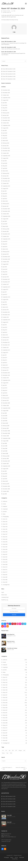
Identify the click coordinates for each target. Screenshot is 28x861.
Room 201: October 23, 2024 (20, 768)
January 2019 (6, 254)
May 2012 (5, 329)
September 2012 (6, 319)
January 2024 (6, 115)
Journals (4, 12)
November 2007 (6, 461)
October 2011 (6, 347)
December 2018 (6, 256)
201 (6, 750)
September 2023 (6, 125)
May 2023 (5, 135)
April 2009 (5, 420)
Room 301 (5, 554)
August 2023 (5, 128)
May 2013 (5, 304)
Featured (5, 506)
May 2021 (5, 196)
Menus (11, 857)
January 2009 (6, 428)
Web (11, 753)
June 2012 (5, 327)
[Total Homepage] (14, 779)
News (4, 514)
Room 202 (5, 539)
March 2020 (5, 226)
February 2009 (6, 425)
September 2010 (6, 380)
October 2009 (6, 405)
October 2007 (6, 463)
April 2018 (5, 274)
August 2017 (5, 289)
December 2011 (6, 342)
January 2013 (6, 309)
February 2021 (6, 203)
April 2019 (5, 246)
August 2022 (5, 158)
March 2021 (5, 201)
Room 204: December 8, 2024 (8, 51)
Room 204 (5, 544)
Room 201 (5, 536)
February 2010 (6, 398)
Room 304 (5, 562)
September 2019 (6, 239)
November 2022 (6, 150)
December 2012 (6, 312)
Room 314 (5, 567)
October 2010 (6, 377)
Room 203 (5, 541)
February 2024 (6, 112)
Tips (7, 753)
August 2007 (5, 468)
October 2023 (6, 122)
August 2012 (5, 322)
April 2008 (5, 451)
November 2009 (6, 403)
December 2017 (6, 279)
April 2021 (5, 198)
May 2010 (5, 390)
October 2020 (6, 213)
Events (4, 504)
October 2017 (6, 284)
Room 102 (5, 521)
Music (3, 753)
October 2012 (6, 317)
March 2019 (5, 249)
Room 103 (5, 524)
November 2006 (6, 488)
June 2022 (5, 163)
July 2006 (5, 493)
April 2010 (5, 393)
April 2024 (5, 110)
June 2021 (5, 193)
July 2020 (5, 221)
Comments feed (4, 597)
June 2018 (5, 269)
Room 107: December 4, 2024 (9, 79)
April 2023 (5, 138)
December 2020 (6, 208)
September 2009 (6, 408)
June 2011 (5, 357)
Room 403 (5, 577)
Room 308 (5, 564)
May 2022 (5, 165)
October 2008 (6, 435)
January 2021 (6, 206)
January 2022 (6, 176)
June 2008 (5, 445)
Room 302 (5, 557)
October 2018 (6, 261)
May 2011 (5, 360)
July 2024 (5, 102)
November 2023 (6, 120)
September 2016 (6, 297)
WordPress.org (4, 599)
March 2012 (5, 334)
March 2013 (5, 307)
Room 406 (5, 579)
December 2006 (6, 486)
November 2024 (6, 92)
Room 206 (5, 549)
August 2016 (5, 299)
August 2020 (5, 218)
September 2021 (6, 186)
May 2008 (5, 448)
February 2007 (6, 483)
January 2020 (6, 231)
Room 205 (5, 546)
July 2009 (5, 413)
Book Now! (21, 857)
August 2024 (5, 100)
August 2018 (5, 264)
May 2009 (5, 418)
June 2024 (5, 105)
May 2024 (5, 107)
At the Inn (5, 501)
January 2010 (6, 400)
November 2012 (6, 314)
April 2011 (5, 362)
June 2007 (5, 473)
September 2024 (6, 97)
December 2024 (6, 90)
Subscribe (14, 614)
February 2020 (6, 229)
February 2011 (6, 367)
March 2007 (5, 481)
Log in (2, 592)
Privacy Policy (14, 858)
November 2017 (6, 281)
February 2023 (6, 143)
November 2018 (6, 259)
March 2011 (5, 365)
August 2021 (5, 188)
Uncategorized (6, 584)
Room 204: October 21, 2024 (6, 768)
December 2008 (6, 430)
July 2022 (5, 160)
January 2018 (6, 276)
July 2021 (5, 191)
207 (16, 750)
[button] (26, 3)
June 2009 (5, 415)
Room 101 (5, 519)
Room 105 (5, 529)
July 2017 (5, 292)
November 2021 (6, 181)
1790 (14, 11)
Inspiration (5, 509)
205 (13, 750)
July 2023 (5, 130)
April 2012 (5, 332)
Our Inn (16, 857)
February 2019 (6, 251)
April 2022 (5, 168)
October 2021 (6, 183)
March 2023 (5, 140)
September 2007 (6, 466)
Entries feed (4, 594)
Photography (6, 516)
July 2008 (5, 443)
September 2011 (6, 350)
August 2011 (5, 352)
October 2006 (6, 491)
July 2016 (5, 302)
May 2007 (5, 476)
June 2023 (5, 133)
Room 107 (9, 12)
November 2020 (6, 211)
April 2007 (5, 478)
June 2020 (5, 223)
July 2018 (5, 266)
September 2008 (6, 438)
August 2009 (5, 410)
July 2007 (5, 471)
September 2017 (6, 287)
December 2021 (6, 178)
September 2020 (6, 216)
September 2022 (6, 155)
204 (9, 750)
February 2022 (6, 173)
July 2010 (5, 385)
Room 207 (5, 552)
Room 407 (5, 582)
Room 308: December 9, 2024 (8, 41)
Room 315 (5, 569)
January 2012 (6, 340)
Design (20, 750)
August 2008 (5, 440)
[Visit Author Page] (14, 27)
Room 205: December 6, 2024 (9, 76)
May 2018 (5, 271)
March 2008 (5, 453)
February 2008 (6, 456)
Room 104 (5, 526)
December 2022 (6, 148)
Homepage (6, 857)
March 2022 (5, 170)
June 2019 (5, 241)
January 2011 (6, 370)
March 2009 (5, 423)
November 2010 (6, 375)
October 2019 (6, 236)
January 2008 (6, 458)
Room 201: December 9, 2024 (8, 47)
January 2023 (6, 145)
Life (24, 750)
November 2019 (6, 234)
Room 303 (5, 559)
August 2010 (5, 382)
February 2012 (6, 337)
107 (3, 750)
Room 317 (5, 572)
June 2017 (5, 294)
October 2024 (6, 95)
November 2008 (6, 433)
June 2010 (5, 388)
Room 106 (5, 531)
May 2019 (5, 244)
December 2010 (6, 372)
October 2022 (6, 153)
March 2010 (5, 395)
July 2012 (5, 324)
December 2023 (6, 117)
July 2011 (5, 355)
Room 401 (5, 574)
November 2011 (6, 345)
